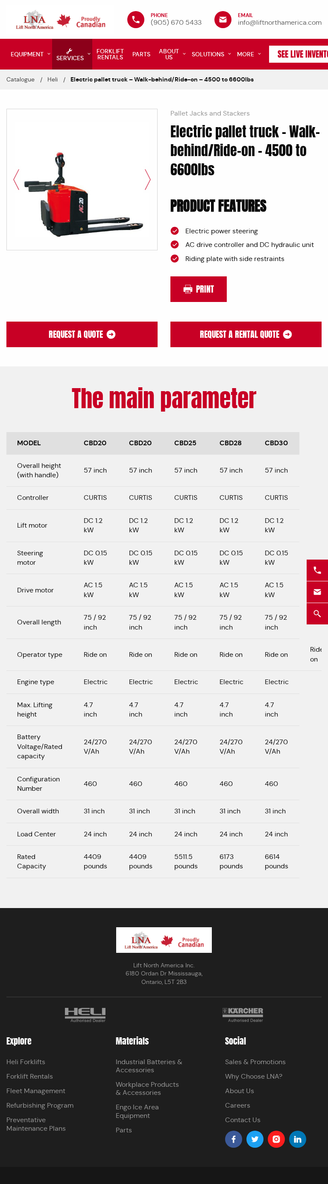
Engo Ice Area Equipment (137, 1111)
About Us (239, 1091)
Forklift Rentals (29, 1076)
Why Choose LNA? (253, 1076)
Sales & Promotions (255, 1062)
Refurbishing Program (39, 1105)
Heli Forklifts (25, 1062)
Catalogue (20, 79)
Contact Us (243, 1120)
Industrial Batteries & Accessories (149, 1066)
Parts (124, 1130)
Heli (52, 79)
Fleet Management (35, 1091)
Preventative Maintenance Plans (36, 1124)
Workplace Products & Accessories (147, 1088)
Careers (237, 1105)
